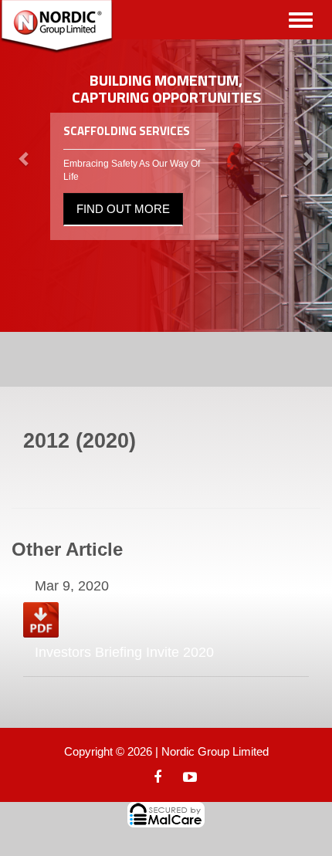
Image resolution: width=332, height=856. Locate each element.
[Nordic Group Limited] (56, 27)
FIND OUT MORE (123, 208)
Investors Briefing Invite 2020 (124, 652)
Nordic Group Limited (215, 751)
